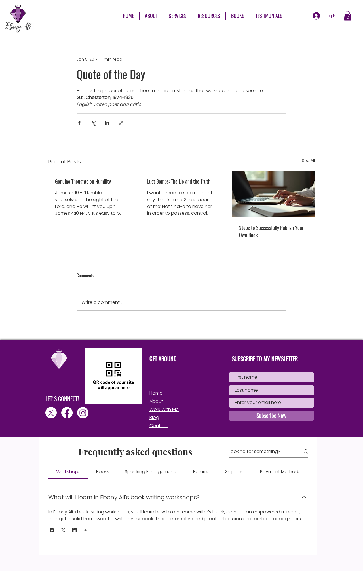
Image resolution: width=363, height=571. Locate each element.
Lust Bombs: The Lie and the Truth (178, 181)
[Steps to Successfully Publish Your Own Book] (273, 194)
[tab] (68, 471)
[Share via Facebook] (79, 123)
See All (308, 160)
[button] (208, 16)
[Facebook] (67, 412)
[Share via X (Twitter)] (93, 123)
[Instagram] (82, 412)
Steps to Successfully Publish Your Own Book (271, 231)
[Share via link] (121, 123)
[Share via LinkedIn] (107, 123)
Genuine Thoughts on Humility (83, 181)
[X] (51, 412)
